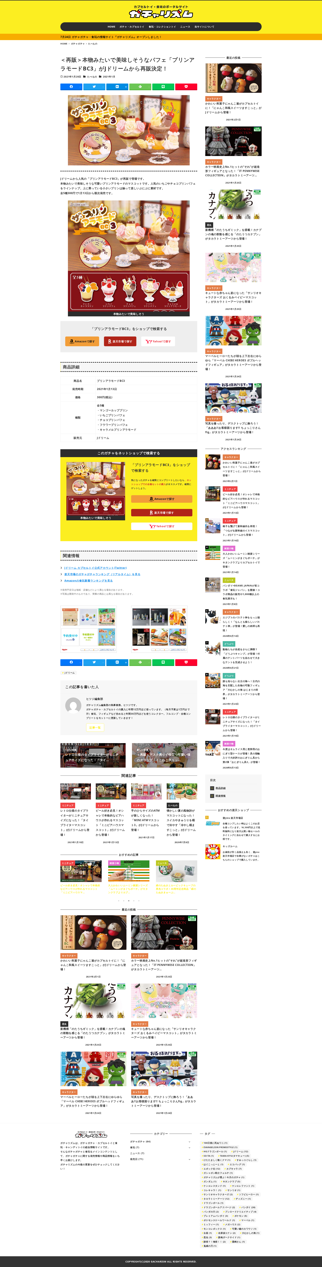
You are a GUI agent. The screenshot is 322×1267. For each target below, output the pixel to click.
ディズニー (243, 1198)
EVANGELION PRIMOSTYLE (220, 1147)
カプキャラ (233, 1168)
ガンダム (210, 1181)
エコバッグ (237, 1164)
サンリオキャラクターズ (218, 1194)
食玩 (132, 1147)
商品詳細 (221, 788)
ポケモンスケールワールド (219, 1220)
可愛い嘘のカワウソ (244, 1228)
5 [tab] (139, 900)
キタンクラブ (231, 1181)
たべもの (92, 76)
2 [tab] (123, 900)
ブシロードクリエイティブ (240, 1211)
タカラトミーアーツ (216, 1198)
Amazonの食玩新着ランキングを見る (88, 580)
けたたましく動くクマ (217, 1159)
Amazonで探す (85, 341)
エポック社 (212, 1168)
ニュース (135, 1153)
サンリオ (233, 1190)
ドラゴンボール (213, 1202)
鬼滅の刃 (210, 1245)
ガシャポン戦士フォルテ (218, 1172)
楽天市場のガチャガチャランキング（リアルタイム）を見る (102, 574)
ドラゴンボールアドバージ (219, 1207)
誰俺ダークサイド (229, 1237)
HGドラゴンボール (215, 1151)
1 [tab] (118, 900)
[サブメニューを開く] (189, 1141)
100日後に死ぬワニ (215, 1142)
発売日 (134, 1159)
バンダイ (248, 1207)
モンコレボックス (215, 1228)
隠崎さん (238, 1241)
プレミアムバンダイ (216, 1215)
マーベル (247, 1220)
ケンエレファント (243, 1185)
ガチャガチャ (137, 1141)
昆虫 (208, 1237)
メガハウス (232, 1224)
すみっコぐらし (246, 1159)
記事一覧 (95, 727)
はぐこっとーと (213, 1164)
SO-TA (209, 1155)
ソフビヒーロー (249, 1194)
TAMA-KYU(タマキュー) (234, 1155)
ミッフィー (211, 1224)
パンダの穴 (211, 1211)
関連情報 (221, 795)
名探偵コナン (227, 1232)
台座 (208, 1232)
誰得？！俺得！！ (215, 1241)
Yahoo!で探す (162, 341)
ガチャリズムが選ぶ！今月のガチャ (224, 1177)
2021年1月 (109, 76)
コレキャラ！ (212, 1190)
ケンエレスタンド (215, 1185)
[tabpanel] (81, 877)
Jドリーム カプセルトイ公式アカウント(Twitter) (95, 568)
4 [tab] (134, 900)
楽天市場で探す (122, 341)
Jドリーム (69, 672)
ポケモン (240, 1215)
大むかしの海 (250, 1232)
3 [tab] (128, 900)
